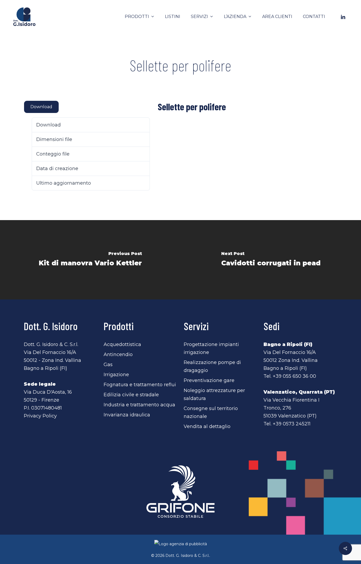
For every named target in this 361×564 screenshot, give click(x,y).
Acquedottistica (122, 344)
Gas (108, 364)
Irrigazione (116, 374)
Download (41, 106)
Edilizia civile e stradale (131, 395)
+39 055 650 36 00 (294, 376)
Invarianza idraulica (127, 415)
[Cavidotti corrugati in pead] (271, 259)
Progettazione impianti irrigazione (211, 348)
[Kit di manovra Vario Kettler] (90, 259)
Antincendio (118, 354)
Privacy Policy (40, 416)
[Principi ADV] (180, 546)
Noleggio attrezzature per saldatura (214, 394)
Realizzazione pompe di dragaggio (212, 366)
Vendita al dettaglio (207, 426)
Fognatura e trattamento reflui (140, 385)
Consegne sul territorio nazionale (211, 412)
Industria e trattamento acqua (139, 405)
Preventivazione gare (209, 380)
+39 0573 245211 (292, 424)
